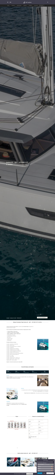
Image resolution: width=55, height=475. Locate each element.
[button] (53, 460)
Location (13, 5)
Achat (8, 5)
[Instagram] (9, 2)
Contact (42, 5)
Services (25, 5)
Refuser (44, 473)
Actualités (36, 5)
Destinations (19, 5)
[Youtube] (10, 2)
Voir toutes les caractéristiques (44, 372)
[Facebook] (7, 2)
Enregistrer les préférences (50, 473)
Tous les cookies (40, 473)
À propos (30, 5)
